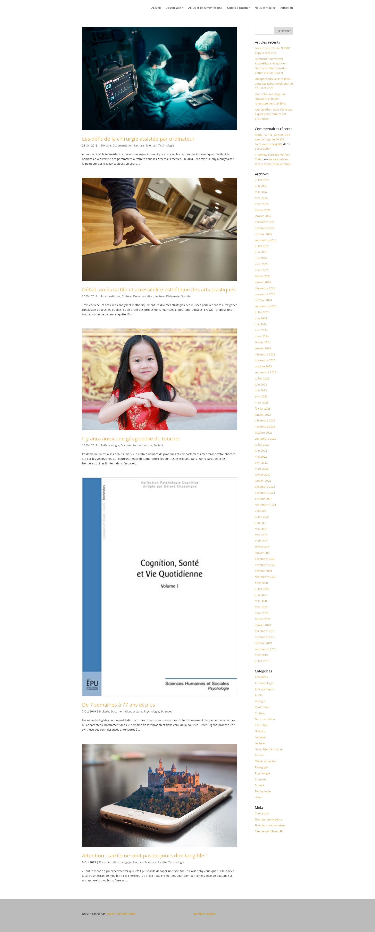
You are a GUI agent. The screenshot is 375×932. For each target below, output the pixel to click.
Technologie (166, 145)
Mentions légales (204, 914)
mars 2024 (262, 336)
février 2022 (263, 475)
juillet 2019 (262, 661)
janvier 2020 (263, 625)
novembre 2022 (265, 426)
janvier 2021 (263, 553)
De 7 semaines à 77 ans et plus (118, 704)
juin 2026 (261, 186)
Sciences (151, 145)
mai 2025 (261, 258)
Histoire (260, 731)
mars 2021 (262, 541)
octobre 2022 (263, 432)
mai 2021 (261, 529)
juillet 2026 (262, 180)
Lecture (139, 145)
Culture (127, 296)
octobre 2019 (263, 643)
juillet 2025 (262, 246)
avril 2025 (261, 264)
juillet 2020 (262, 589)
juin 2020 (261, 595)
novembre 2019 (265, 637)
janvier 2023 (263, 414)
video (258, 797)
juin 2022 (261, 450)
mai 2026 (261, 192)
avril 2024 (261, 330)
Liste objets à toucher (269, 749)
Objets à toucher (238, 8)
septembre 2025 (265, 240)
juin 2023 (261, 384)
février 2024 (263, 342)
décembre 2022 (265, 420)
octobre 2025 (263, 234)
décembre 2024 (265, 288)
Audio (258, 695)
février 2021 (263, 547)
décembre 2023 (265, 354)
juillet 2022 (262, 444)
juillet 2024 (262, 312)
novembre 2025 (265, 228)
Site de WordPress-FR (269, 831)
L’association (174, 8)
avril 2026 (261, 198)
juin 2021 (261, 523)
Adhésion (286, 8)
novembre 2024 (265, 294)
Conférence (262, 707)
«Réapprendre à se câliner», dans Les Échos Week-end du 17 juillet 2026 (274, 83)
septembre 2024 (265, 306)
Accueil (156, 8)
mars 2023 (262, 402)
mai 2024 (261, 324)
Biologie (106, 145)
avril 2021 (261, 535)
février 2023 (263, 408)
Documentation (122, 145)
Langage (126, 862)
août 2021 (261, 510)
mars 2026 (262, 204)
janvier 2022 (263, 480)
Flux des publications (269, 819)
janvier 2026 (263, 216)
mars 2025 (262, 270)
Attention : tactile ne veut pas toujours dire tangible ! (144, 855)
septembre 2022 (265, 438)
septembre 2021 (265, 505)
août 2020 (261, 583)
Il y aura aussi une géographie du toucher (131, 438)
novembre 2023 (265, 360)
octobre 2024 (263, 300)
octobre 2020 (263, 571)
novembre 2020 (265, 565)
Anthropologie (110, 445)
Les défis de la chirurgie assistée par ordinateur (138, 138)
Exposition (261, 725)
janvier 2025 (263, 282)
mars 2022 (262, 468)
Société (186, 296)
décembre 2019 (265, 631)
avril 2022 (261, 462)
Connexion (262, 813)
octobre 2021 (263, 499)
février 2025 (263, 276)
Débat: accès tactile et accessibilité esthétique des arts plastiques (159, 289)
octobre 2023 (263, 366)
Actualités (261, 677)
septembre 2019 (265, 649)
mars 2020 (262, 613)
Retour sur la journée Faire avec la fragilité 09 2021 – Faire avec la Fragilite (272, 139)
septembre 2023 (265, 372)
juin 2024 (261, 318)
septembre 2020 (265, 577)
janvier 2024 (263, 348)
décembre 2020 (265, 559)
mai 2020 (261, 601)
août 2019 (261, 655)
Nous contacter (265, 8)
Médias (259, 755)
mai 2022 (261, 456)
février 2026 (263, 210)
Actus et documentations (205, 8)
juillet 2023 (262, 378)
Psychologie (151, 711)
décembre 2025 (265, 222)
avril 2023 (261, 396)
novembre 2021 (265, 493)
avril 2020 (261, 607)
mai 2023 (261, 390)
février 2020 (263, 619)
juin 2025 (261, 252)
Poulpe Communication (121, 914)
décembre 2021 (265, 486)
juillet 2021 (262, 517)
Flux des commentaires (270, 825)
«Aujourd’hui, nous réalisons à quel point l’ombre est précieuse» (273, 114)
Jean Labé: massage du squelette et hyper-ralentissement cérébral (270, 98)
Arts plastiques (110, 296)
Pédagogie (173, 296)
